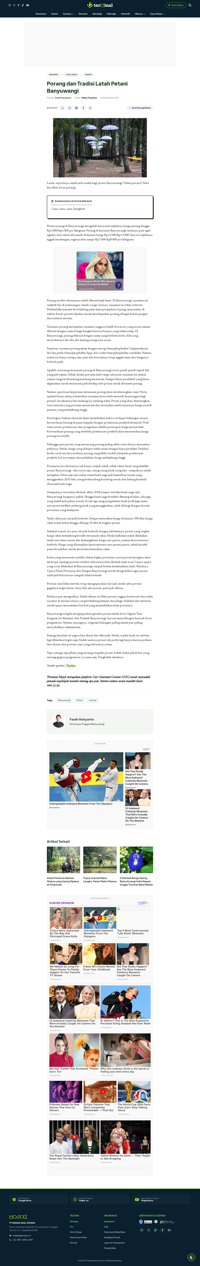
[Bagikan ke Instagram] (69, 108)
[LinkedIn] (169, 1230)
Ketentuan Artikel (78, 1237)
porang (92, 700)
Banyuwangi (64, 700)
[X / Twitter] (14, 5)
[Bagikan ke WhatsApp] (62, 108)
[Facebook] (18, 5)
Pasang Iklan (110, 1248)
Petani (80, 700)
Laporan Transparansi (114, 1242)
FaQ (106, 1226)
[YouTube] (27, 5)
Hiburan (139, 14)
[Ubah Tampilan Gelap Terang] (191, 1257)
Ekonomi (83, 14)
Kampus (67, 14)
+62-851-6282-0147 (22, 1239)
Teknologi (97, 14)
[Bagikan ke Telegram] (76, 108)
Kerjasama (109, 1221)
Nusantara (41, 14)
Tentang (74, 1221)
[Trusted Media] (141, 1221)
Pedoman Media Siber (114, 1232)
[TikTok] (23, 5)
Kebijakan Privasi (112, 1237)
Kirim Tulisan (76, 1232)
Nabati (88, 75)
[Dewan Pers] (155, 1222)
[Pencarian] (190, 5)
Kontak (73, 1242)
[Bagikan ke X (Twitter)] (90, 108)
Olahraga (111, 14)
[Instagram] (10, 5)
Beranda (53, 75)
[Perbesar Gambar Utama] (100, 176)
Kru (71, 1226)
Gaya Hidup (156, 14)
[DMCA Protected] (148, 1221)
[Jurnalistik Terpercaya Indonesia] (167, 1222)
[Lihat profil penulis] (59, 727)
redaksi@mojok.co (21, 1235)
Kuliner (54, 14)
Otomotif (125, 14)
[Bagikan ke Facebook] (83, 108)
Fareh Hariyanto (82, 719)
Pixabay (70, 665)
